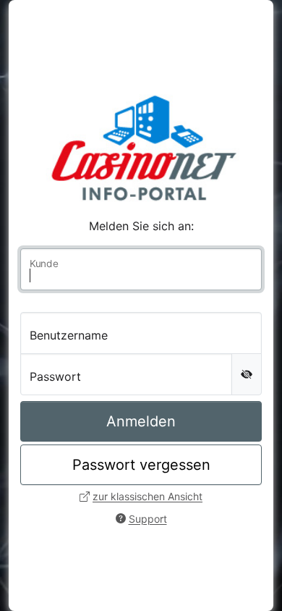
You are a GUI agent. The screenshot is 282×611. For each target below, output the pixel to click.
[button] (141, 496)
